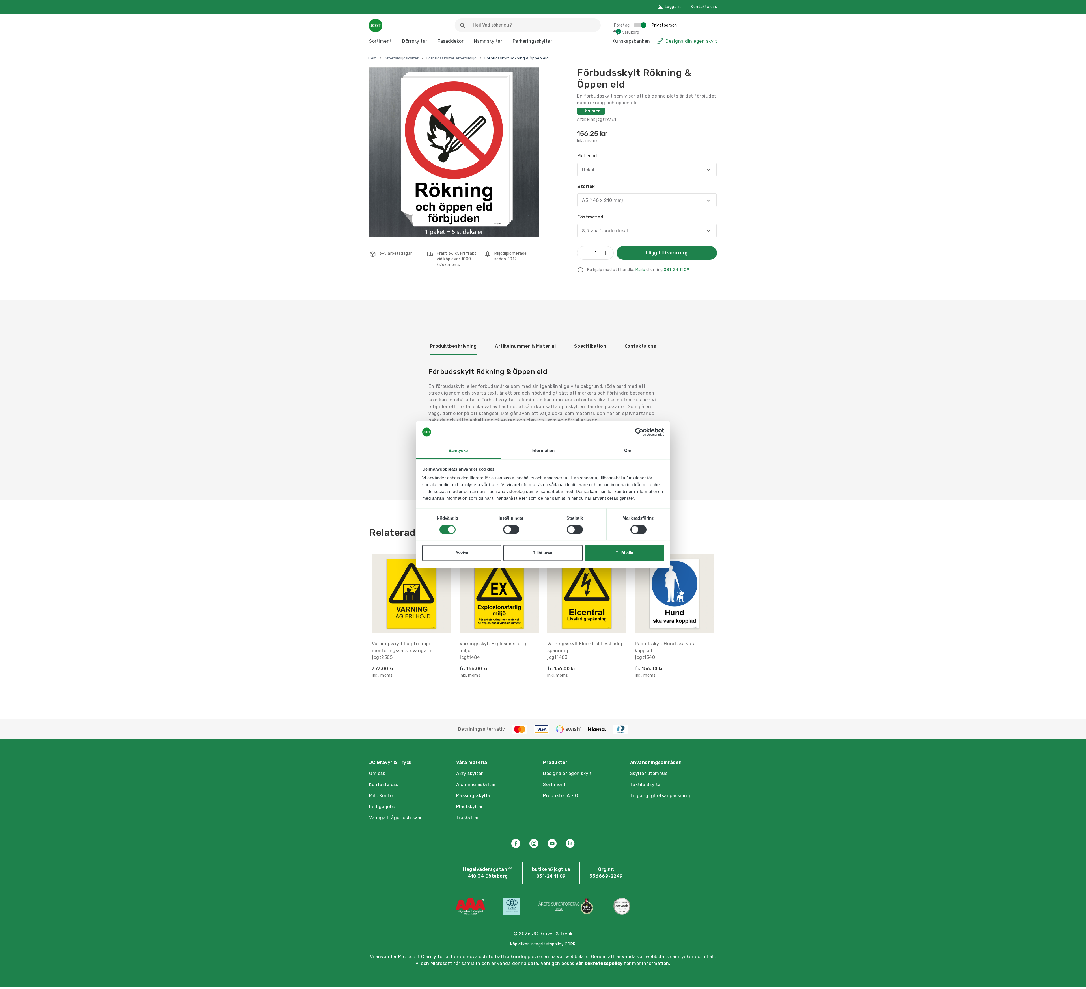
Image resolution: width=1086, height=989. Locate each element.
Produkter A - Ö (560, 795)
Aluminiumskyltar (476, 784)
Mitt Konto (381, 795)
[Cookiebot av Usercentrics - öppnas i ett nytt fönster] (639, 432)
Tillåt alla (624, 553)
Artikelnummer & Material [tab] (525, 346)
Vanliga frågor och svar (395, 817)
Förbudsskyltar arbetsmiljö (451, 58)
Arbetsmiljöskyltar (401, 58)
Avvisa (461, 553)
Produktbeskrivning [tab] (453, 346)
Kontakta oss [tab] (640, 346)
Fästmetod (590, 217)
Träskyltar (467, 817)
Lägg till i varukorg (667, 253)
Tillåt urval (543, 553)
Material (587, 156)
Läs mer (591, 111)
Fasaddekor (451, 41)
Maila (640, 269)
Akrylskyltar (469, 773)
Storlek (586, 186)
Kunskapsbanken (631, 41)
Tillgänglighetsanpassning (660, 795)
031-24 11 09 (676, 269)
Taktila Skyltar (646, 784)
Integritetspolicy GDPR (553, 944)
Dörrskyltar (414, 41)
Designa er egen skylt (567, 773)
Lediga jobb (382, 806)
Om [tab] (627, 450)
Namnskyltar (488, 41)
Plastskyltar (469, 806)
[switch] (511, 529)
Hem (372, 58)
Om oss (377, 773)
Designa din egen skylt (691, 41)
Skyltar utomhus (649, 773)
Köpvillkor (519, 944)
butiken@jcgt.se (551, 869)
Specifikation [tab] (590, 346)
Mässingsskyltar (474, 795)
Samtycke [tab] (458, 450)
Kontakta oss (704, 6)
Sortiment (380, 41)
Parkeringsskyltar (532, 41)
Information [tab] (543, 450)
